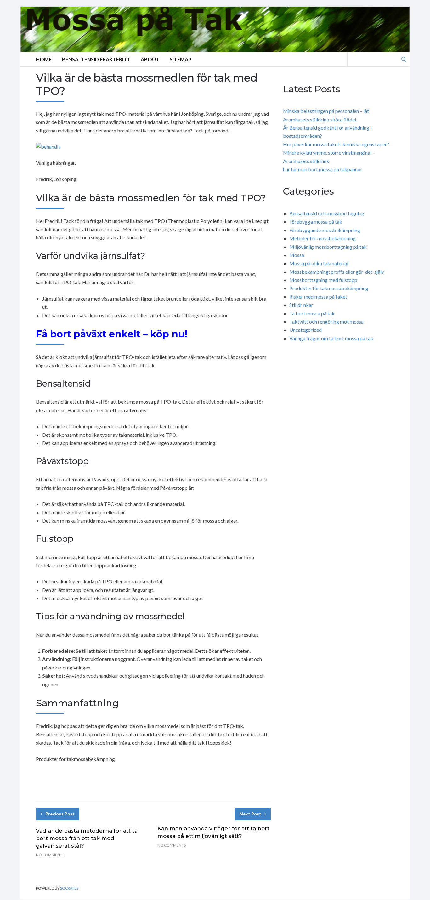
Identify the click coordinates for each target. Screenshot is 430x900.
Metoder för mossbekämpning (322, 238)
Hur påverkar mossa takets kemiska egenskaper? (336, 144)
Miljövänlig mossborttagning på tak (328, 247)
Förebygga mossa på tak (315, 222)
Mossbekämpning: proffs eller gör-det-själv (336, 272)
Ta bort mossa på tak (312, 313)
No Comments (50, 854)
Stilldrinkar (301, 305)
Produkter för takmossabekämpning (328, 288)
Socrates (69, 888)
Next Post (250, 813)
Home (44, 59)
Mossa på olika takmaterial (318, 263)
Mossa (296, 255)
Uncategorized (305, 330)
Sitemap (180, 59)
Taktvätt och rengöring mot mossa (326, 321)
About (150, 59)
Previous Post (60, 813)
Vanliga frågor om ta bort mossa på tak (331, 338)
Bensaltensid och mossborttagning (326, 213)
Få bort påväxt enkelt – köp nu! (111, 334)
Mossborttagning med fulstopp (323, 280)
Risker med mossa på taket (318, 297)
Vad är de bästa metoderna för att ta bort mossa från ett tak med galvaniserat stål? (87, 838)
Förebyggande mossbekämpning (324, 230)
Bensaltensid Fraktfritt (96, 59)
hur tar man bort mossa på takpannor (322, 169)
